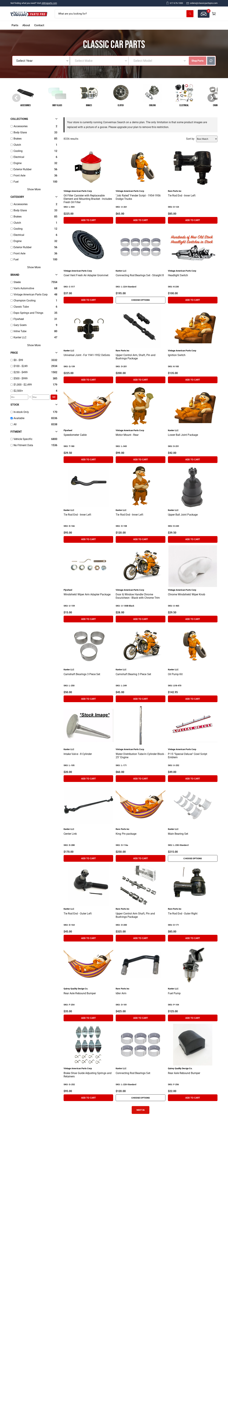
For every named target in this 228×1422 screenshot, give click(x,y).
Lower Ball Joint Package (183, 434)
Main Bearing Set (178, 833)
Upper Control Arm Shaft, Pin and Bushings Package (135, 915)
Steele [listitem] (17, 282)
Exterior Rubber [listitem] (23, 169)
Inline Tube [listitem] (20, 331)
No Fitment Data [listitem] (23, 445)
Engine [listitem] (18, 163)
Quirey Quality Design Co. (76, 988)
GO (53, 397)
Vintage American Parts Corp (78, 191)
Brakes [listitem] (18, 138)
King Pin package (126, 833)
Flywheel (68, 430)
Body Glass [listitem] (20, 132)
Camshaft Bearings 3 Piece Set (82, 674)
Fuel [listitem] (16, 181)
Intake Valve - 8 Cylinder (78, 754)
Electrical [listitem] (19, 157)
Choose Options (140, 300)
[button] (203, 14)
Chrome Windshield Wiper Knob (186, 594)
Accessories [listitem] (21, 126)
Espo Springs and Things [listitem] (28, 312)
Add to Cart (88, 220)
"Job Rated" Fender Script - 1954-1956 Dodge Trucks (138, 197)
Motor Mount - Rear (127, 434)
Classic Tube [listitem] (21, 306)
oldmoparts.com (49, 3)
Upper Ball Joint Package (183, 514)
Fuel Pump (174, 993)
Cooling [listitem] (18, 151)
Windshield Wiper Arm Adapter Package (87, 594)
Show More (34, 189)
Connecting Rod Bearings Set (133, 1073)
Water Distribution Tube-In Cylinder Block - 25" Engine (140, 755)
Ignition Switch (177, 355)
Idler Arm (121, 993)
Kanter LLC (121, 271)
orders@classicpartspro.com (203, 3)
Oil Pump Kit (175, 674)
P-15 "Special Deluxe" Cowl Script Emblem (187, 755)
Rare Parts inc (175, 191)
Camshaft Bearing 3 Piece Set (133, 674)
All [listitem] (15, 424)
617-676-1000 (176, 3)
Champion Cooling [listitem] (25, 300)
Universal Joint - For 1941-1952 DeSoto (87, 355)
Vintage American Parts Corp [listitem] (31, 294)
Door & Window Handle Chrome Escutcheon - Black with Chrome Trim (138, 596)
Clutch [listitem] (17, 144)
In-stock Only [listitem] (21, 412)
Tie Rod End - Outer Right (182, 913)
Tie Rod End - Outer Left (78, 913)
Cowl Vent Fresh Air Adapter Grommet (86, 275)
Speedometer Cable (75, 434)
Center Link (70, 833)
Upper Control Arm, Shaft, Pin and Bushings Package (135, 356)
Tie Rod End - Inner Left (181, 195)
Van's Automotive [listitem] (24, 288)
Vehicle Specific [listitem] (23, 439)
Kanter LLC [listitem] (20, 337)
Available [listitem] (19, 418)
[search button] (189, 13)
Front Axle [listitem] (19, 175)
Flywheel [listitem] (19, 319)
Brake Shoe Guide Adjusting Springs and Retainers (87, 1075)
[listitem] (32, 360)
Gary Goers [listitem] (20, 325)
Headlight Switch (178, 275)
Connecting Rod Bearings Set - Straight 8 (140, 275)
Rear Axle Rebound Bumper (80, 993)
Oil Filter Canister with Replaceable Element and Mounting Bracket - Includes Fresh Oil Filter (88, 199)
